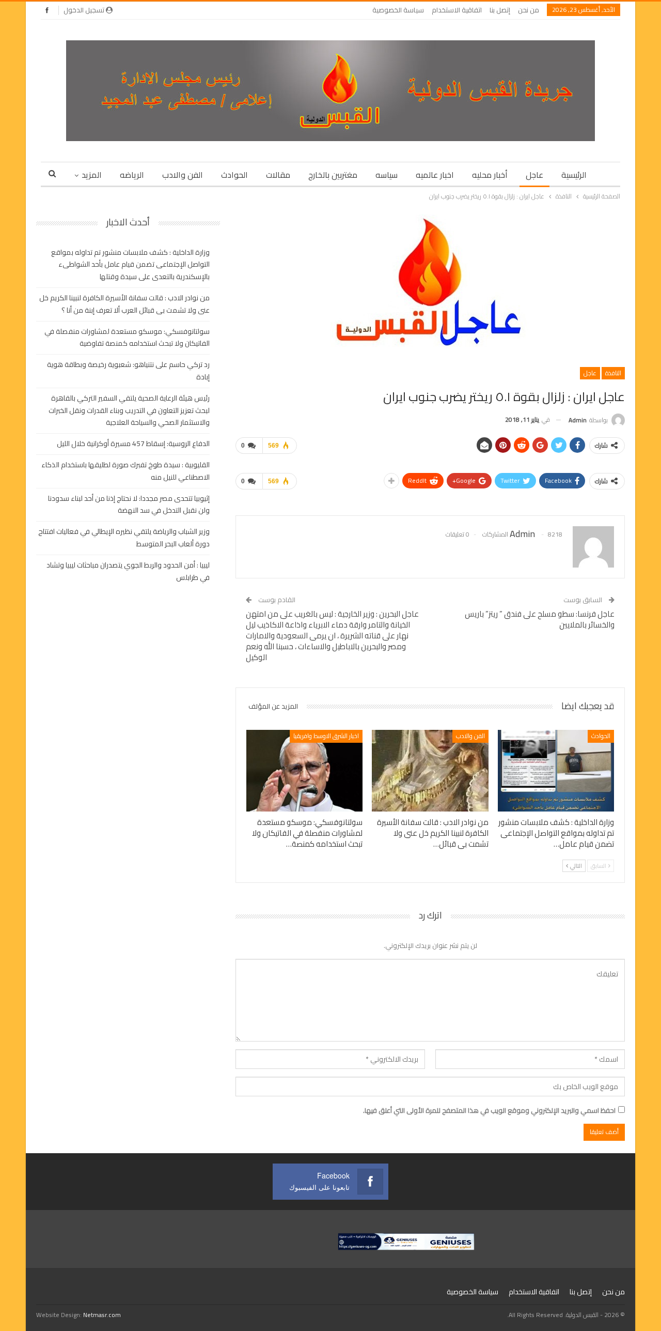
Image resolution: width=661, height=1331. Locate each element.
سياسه (386, 174)
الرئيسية (574, 174)
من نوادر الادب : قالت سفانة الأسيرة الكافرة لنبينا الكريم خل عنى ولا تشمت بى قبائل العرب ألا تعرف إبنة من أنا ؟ (124, 304)
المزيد (92, 174)
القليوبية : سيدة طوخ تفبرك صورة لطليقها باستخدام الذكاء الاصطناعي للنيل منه (125, 471)
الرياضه (132, 174)
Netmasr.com (102, 1315)
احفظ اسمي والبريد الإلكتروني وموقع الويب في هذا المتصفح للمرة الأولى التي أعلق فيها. (489, 1110)
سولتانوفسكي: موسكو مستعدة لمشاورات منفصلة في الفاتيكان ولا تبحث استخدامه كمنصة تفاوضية (127, 337)
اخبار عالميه (435, 174)
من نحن (528, 10)
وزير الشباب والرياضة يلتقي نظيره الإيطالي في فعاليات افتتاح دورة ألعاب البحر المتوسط (124, 537)
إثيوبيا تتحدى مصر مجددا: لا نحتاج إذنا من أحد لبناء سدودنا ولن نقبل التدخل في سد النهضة (129, 504)
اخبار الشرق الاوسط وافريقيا (326, 736)
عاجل (534, 174)
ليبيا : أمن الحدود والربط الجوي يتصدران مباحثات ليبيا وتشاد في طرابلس (128, 571)
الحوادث (234, 174)
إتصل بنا (500, 10)
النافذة (613, 373)
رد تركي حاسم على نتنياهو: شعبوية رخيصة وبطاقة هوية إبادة (128, 371)
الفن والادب (182, 174)
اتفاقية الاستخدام (457, 10)
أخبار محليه (490, 174)
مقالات (278, 174)
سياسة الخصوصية (398, 10)
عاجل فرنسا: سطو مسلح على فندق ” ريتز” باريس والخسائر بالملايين (540, 619)
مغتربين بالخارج (332, 174)
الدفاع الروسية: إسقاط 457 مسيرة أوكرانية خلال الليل (133, 443)
